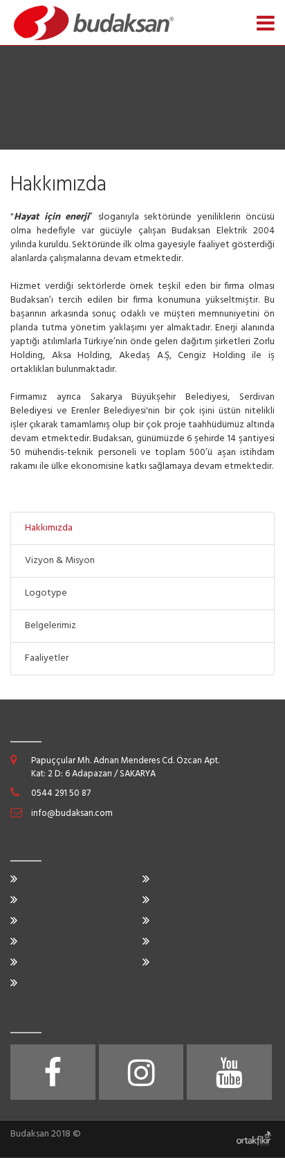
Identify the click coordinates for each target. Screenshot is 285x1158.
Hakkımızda (49, 528)
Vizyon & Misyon (60, 561)
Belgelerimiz (50, 626)
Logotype (46, 593)
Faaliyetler (46, 658)
